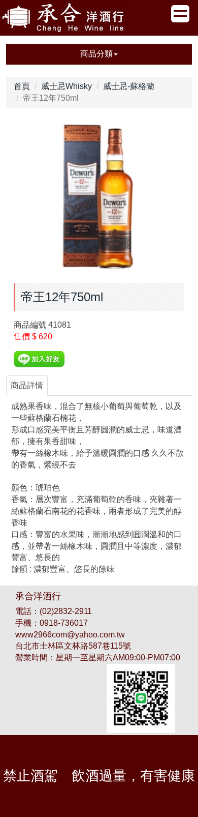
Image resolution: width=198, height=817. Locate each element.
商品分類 (96, 53)
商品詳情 (27, 385)
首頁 (22, 86)
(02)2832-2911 (66, 611)
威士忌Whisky (66, 86)
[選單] (180, 13)
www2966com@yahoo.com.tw (70, 634)
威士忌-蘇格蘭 (128, 86)
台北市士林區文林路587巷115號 (73, 645)
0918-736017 (64, 623)
